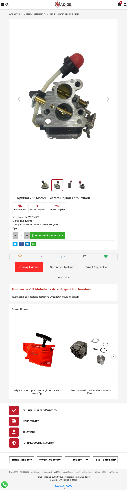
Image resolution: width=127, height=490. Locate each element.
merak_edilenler (50, 459)
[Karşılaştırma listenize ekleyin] (85, 256)
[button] (19, 99)
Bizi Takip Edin (105, 459)
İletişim (77, 459)
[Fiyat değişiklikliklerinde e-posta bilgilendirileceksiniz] (107, 256)
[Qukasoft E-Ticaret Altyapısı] (63, 487)
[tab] (29, 267)
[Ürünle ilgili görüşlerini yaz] (63, 256)
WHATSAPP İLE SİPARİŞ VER (49, 235)
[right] (113, 356)
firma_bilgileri (21, 459)
